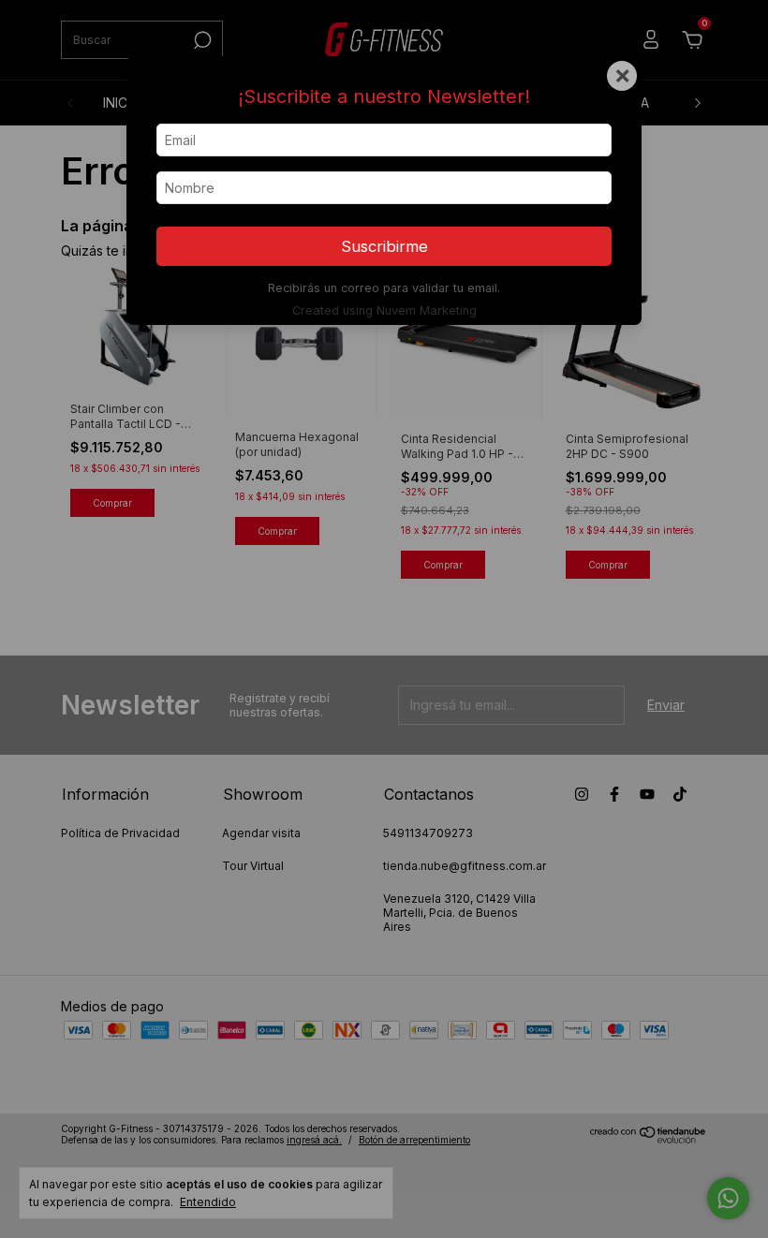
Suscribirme (384, 246)
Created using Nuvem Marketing (384, 310)
